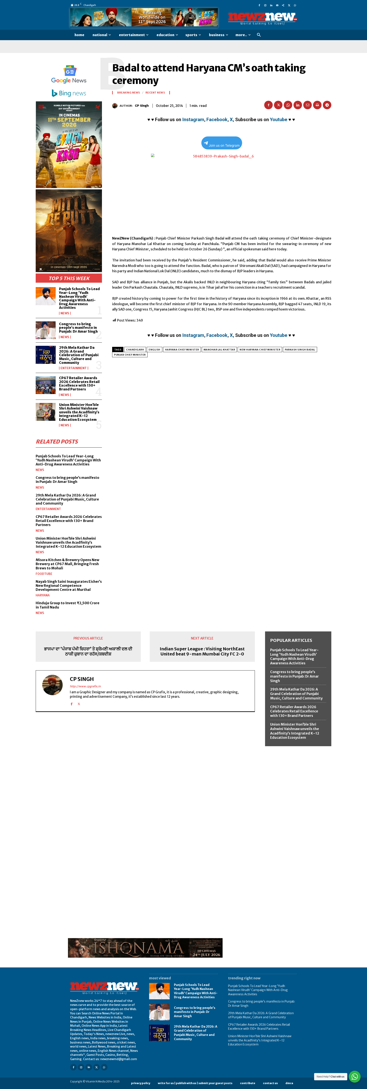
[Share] (283, 5)
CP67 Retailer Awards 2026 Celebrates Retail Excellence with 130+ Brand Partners (79, 383)
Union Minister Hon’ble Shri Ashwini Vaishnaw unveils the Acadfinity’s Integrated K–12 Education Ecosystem (79, 412)
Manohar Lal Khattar (219, 349)
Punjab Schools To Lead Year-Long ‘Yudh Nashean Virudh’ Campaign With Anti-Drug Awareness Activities (79, 298)
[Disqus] (145, 773)
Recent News (155, 92)
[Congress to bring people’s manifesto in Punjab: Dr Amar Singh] (46, 330)
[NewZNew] (262, 19)
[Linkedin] (271, 5)
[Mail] (277, 5)
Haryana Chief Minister (182, 349)
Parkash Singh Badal (300, 349)
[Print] (317, 105)
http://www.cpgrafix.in (85, 686)
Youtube (278, 119)
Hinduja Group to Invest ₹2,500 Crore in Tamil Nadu (67, 605)
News (65, 313)
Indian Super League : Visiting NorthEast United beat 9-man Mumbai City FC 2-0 (202, 651)
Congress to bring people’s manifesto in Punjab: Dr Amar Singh (78, 327)
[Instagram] (265, 5)
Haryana (43, 595)
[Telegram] (327, 105)
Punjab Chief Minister (130, 354)
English (154, 349)
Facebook (216, 119)
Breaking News (128, 92)
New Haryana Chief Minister (260, 349)
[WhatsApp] (295, 5)
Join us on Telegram (224, 145)
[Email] (307, 105)
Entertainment (74, 368)
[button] (259, 35)
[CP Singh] (116, 105)
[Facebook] (259, 5)
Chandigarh (135, 349)
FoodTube (44, 573)
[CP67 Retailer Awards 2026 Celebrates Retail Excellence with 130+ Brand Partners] (46, 385)
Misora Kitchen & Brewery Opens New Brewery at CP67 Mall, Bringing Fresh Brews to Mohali (67, 564)
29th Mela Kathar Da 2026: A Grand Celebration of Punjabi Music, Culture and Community (79, 354)
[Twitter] (289, 5)
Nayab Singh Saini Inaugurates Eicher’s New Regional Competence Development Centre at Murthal (69, 585)
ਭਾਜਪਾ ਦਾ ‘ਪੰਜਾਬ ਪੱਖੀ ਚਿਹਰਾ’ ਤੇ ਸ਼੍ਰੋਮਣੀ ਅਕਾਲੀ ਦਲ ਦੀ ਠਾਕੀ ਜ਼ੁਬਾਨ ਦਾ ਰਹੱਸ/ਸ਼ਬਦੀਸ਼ (88, 651)
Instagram (193, 119)
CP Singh (142, 106)
